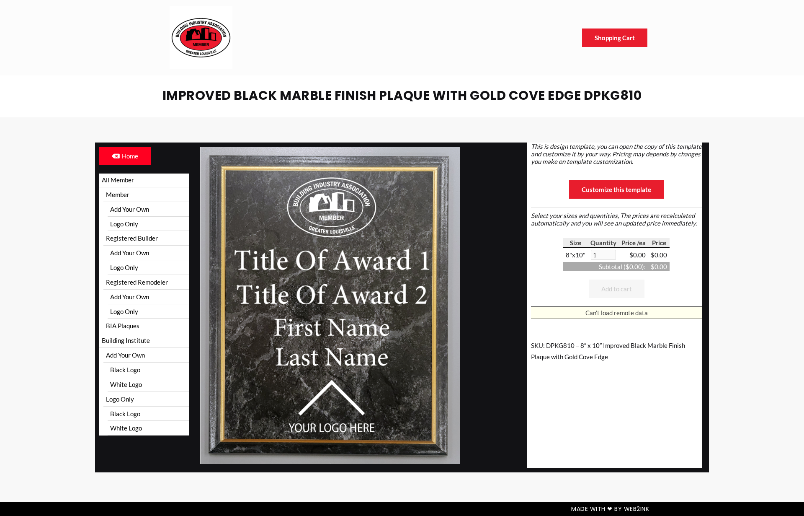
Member (117, 194)
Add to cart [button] (616, 289)
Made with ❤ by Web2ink (610, 509)
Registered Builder (132, 238)
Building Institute (126, 340)
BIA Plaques (122, 325)
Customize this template (616, 189)
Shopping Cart (615, 37)
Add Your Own (129, 209)
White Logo (126, 384)
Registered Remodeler (137, 282)
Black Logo (125, 369)
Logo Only (124, 224)
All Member (118, 180)
